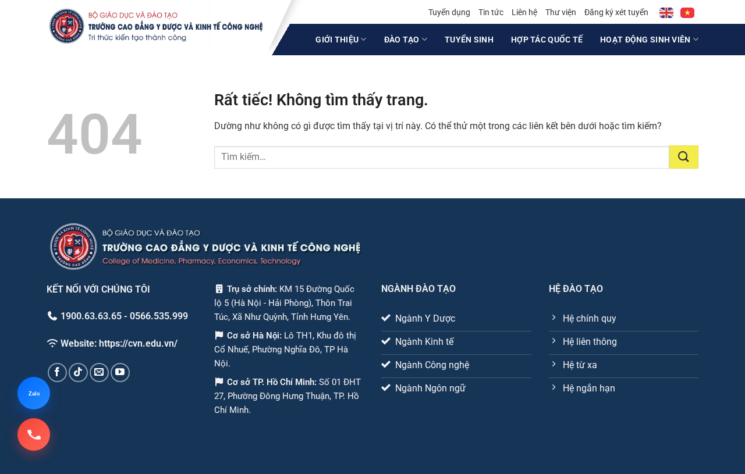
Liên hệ (524, 12)
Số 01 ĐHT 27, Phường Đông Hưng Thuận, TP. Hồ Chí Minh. (287, 396)
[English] (667, 12)
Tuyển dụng (449, 12)
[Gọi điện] (33, 434)
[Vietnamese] (687, 12)
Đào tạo (402, 39)
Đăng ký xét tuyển (616, 12)
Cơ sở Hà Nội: (254, 335)
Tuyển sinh (469, 39)
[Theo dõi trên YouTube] (120, 372)
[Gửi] (683, 157)
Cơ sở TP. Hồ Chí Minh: (273, 382)
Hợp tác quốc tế (547, 39)
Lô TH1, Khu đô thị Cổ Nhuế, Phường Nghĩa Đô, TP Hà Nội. (285, 349)
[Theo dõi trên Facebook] (57, 372)
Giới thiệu (337, 39)
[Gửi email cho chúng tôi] (99, 372)
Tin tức (490, 12)
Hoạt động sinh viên (645, 39)
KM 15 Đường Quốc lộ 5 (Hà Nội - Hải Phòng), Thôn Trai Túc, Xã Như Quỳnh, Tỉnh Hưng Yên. (284, 303)
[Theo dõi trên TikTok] (78, 372)
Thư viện (560, 12)
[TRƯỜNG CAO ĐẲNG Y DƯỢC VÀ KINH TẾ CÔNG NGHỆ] (156, 26)
